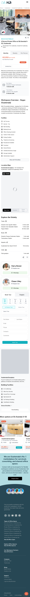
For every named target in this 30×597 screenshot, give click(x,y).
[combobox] (15, 311)
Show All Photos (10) (25, 32)
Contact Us (6, 577)
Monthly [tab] (5, 53)
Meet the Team (7, 560)
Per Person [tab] (24, 53)
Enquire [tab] (22, 295)
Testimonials (7, 563)
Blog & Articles (7, 569)
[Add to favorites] (27, 257)
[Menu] (27, 2)
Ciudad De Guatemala (17, 8)
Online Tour (21, 307)
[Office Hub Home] (6, 2)
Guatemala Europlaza (7, 377)
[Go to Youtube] (12, 515)
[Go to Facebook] (19, 515)
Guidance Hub (7, 571)
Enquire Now (15, 478)
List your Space (8, 579)
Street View (23, 210)
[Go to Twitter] (9, 515)
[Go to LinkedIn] (16, 515)
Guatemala (7, 8)
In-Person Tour (9, 307)
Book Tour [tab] (8, 295)
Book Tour (15, 342)
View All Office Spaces (10, 545)
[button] (15, 22)
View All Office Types (9, 539)
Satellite (15, 210)
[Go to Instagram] (5, 515)
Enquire (19, 447)
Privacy (5, 595)
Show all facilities (5, 405)
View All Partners (8, 551)
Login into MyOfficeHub (10, 581)
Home (1, 8)
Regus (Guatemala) (7, 39)
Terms (11, 595)
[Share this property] (23, 257)
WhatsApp (16, 272)
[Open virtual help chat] (26, 593)
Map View (6, 210)
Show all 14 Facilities (15, 159)
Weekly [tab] (15, 53)
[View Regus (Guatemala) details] (3, 32)
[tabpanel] (15, 59)
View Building (15, 409)
